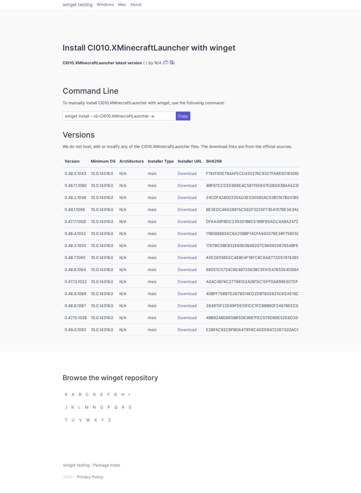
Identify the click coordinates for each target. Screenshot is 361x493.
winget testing (78, 4)
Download (187, 173)
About (136, 4)
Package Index (106, 465)
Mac (122, 4)
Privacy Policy (90, 476)
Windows (105, 4)
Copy (183, 116)
